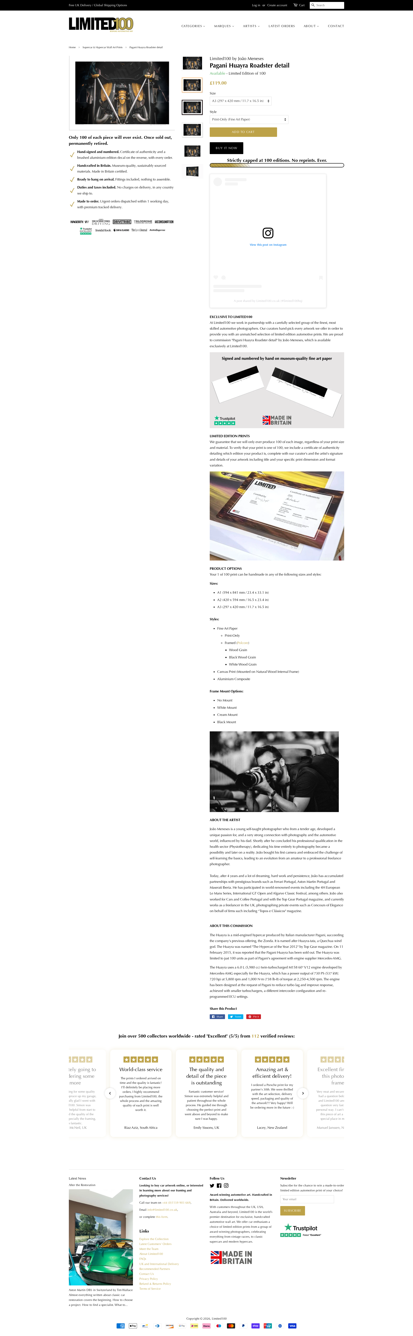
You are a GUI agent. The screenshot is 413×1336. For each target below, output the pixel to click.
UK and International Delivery (159, 1264)
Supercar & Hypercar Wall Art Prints (103, 47)
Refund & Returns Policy (155, 1284)
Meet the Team (148, 1249)
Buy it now (226, 148)
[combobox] (327, 5)
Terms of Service (150, 1289)
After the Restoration (82, 1185)
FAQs (142, 1259)
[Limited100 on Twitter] (212, 1186)
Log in (256, 5)
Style (213, 112)
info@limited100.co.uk (162, 1210)
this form (161, 1217)
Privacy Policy (148, 1279)
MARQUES (223, 26)
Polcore (242, 643)
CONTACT (336, 26)
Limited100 (219, 1319)
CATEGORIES (192, 26)
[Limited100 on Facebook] (219, 1186)
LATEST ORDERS (282, 26)
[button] (110, 1093)
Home (72, 47)
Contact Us (146, 1274)
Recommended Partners (154, 1269)
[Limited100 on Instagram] (226, 1186)
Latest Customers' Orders (155, 1244)
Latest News (77, 1178)
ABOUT (310, 26)
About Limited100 (151, 1254)
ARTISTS (250, 26)
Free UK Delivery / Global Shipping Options (98, 5)
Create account (277, 5)
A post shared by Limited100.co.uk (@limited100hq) (268, 301)
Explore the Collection (154, 1239)
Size (213, 93)
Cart (302, 5)
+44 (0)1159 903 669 (176, 1203)
